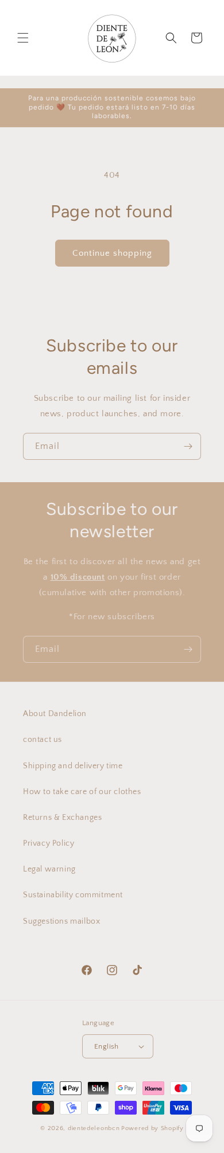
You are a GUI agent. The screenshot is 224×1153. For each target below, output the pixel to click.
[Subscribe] (187, 446)
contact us (42, 739)
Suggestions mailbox (61, 921)
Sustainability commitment (73, 895)
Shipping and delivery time (73, 766)
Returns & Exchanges (62, 817)
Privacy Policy (48, 843)
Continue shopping (112, 253)
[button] (23, 37)
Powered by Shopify (152, 1128)
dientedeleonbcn (94, 1128)
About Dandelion (55, 713)
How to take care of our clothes (82, 791)
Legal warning (49, 869)
